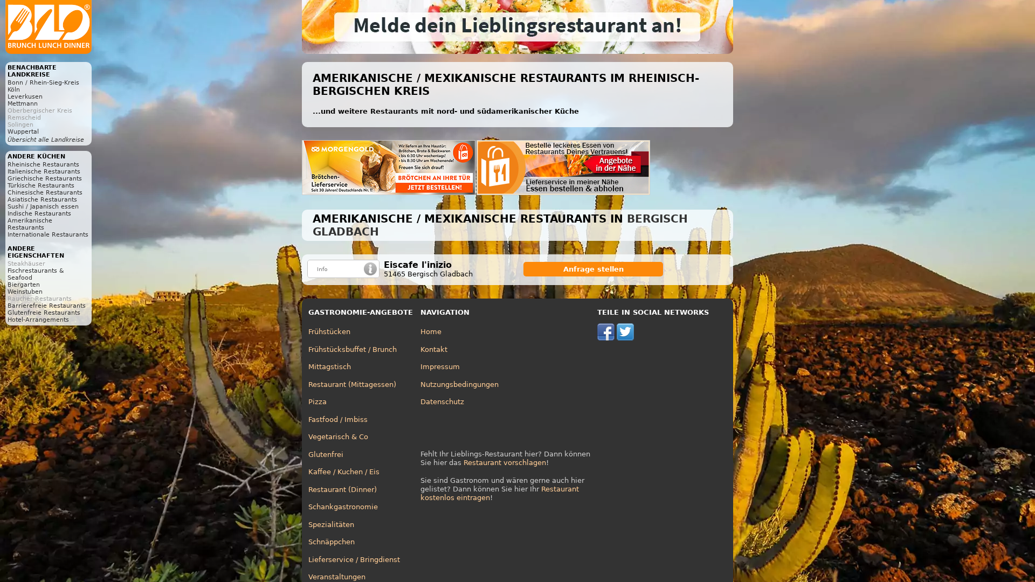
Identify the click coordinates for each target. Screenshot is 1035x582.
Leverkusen (25, 96)
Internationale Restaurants (48, 234)
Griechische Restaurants (45, 178)
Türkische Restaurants (41, 185)
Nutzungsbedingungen (459, 384)
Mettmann (23, 103)
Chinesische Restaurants (45, 192)
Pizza (317, 402)
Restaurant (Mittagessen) (352, 384)
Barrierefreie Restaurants (47, 305)
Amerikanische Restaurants (30, 224)
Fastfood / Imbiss (338, 419)
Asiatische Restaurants (42, 199)
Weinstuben (25, 291)
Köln (14, 89)
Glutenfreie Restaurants (44, 312)
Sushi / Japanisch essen (43, 206)
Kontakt (433, 349)
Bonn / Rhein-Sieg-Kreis (43, 82)
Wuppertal (23, 131)
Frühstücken (329, 332)
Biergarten (24, 284)
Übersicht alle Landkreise (46, 139)
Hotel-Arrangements (38, 319)
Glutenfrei (325, 455)
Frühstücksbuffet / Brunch (352, 349)
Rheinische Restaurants (43, 164)
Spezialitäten (331, 525)
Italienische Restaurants (44, 171)
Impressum (440, 367)
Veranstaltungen (336, 577)
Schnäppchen (331, 542)
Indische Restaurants (39, 213)
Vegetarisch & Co (338, 437)
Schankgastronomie (343, 507)
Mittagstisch (329, 367)
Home (430, 332)
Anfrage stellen (593, 269)
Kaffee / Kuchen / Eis (344, 472)
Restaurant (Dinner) (342, 490)
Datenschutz (442, 402)
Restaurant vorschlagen (505, 463)
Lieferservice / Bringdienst (354, 560)
